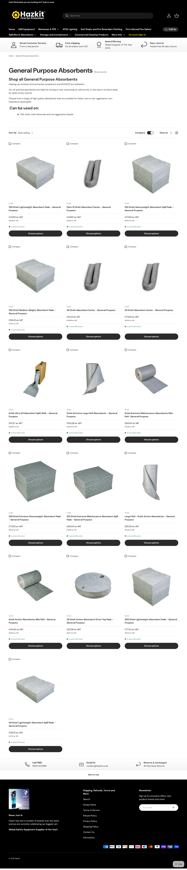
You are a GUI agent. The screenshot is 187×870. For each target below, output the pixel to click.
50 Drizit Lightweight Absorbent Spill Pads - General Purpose (32, 724)
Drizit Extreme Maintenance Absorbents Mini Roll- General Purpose (149, 415)
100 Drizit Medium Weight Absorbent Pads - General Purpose (32, 312)
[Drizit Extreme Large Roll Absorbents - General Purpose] (93, 379)
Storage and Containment (54, 34)
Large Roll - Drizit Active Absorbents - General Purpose (150, 518)
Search (86, 799)
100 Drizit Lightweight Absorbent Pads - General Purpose (35, 209)
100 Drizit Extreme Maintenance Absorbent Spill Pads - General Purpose (92, 518)
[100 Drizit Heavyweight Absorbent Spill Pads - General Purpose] (151, 173)
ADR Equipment (26, 29)
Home (12, 29)
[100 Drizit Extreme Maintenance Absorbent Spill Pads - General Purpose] (93, 482)
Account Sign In (137, 34)
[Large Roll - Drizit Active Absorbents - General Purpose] (151, 482)
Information (89, 837)
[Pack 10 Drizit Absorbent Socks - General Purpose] (93, 173)
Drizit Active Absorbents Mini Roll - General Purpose (32, 621)
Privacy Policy (90, 821)
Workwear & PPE (47, 29)
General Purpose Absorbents (27, 56)
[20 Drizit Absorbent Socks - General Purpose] (151, 276)
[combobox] (107, 16)
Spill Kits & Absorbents (21, 34)
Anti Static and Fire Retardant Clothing (101, 29)
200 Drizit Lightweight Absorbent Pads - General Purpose (151, 621)
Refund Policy (90, 815)
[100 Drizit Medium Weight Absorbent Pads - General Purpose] (35, 276)
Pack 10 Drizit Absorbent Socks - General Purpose (89, 209)
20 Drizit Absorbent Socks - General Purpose (149, 310)
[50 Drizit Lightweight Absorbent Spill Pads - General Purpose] (35, 688)
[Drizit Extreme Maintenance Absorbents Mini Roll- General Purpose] (151, 379)
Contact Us (88, 832)
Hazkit (17, 858)
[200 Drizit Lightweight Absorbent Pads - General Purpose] (151, 585)
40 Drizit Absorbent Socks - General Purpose (91, 310)
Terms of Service (91, 810)
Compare (140, 132)
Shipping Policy (90, 826)
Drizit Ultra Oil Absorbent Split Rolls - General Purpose (33, 415)
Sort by (13, 132)
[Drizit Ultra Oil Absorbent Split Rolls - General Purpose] (35, 379)
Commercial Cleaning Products (91, 34)
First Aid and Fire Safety (138, 29)
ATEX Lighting (70, 29)
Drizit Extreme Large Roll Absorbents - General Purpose (92, 415)
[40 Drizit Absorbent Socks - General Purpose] (93, 276)
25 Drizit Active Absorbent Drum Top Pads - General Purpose (90, 621)
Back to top (93, 774)
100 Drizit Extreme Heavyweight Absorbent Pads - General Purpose (35, 518)
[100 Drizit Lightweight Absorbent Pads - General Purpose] (35, 173)
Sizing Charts (89, 804)
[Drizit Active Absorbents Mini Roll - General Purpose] (35, 585)
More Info (117, 34)
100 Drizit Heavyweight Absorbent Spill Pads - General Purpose (149, 209)
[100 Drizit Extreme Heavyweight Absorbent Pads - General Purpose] (35, 482)
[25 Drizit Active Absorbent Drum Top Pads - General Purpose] (93, 585)
